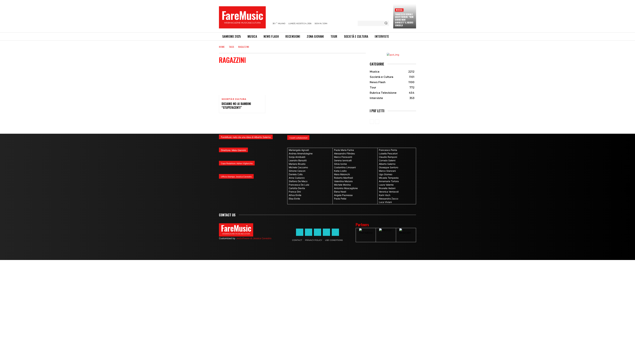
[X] (326, 232)
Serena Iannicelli (343, 160)
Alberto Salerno (387, 163)
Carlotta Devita (297, 188)
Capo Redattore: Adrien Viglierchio (237, 163)
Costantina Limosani (345, 167)
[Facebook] (299, 232)
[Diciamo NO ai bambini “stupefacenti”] (242, 81)
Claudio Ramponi (388, 157)
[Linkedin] (317, 232)
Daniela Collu (296, 174)
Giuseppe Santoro (388, 167)
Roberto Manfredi (343, 177)
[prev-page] (372, 121)
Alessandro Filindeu (344, 153)
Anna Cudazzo (297, 177)
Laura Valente (386, 184)
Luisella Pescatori (388, 153)
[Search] (386, 23)
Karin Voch (384, 195)
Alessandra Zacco (388, 198)
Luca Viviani (385, 202)
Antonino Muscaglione (346, 188)
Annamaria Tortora (389, 181)
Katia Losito (340, 170)
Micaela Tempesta (389, 177)
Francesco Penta (388, 150)
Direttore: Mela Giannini (233, 150)
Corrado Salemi (387, 160)
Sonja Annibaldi (297, 157)
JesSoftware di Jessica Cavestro (253, 238)
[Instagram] (308, 232)
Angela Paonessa (343, 195)
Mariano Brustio (297, 163)
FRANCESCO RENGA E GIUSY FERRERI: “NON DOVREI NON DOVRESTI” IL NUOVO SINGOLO (404, 20)
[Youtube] (335, 232)
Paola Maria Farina (344, 150)
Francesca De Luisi (299, 184)
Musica (399, 9)
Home (222, 46)
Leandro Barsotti (298, 160)
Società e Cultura (234, 99)
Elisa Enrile (294, 198)
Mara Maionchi (342, 174)
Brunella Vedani (387, 188)
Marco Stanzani (387, 170)
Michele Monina (342, 184)
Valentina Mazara (343, 181)
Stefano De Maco (298, 181)
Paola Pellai (340, 198)
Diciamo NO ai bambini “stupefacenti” (236, 105)
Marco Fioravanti (343, 157)
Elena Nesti (340, 191)
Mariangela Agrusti (299, 150)
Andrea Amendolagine (301, 153)
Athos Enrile (295, 195)
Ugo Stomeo (385, 174)
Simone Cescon (297, 170)
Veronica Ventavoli (389, 191)
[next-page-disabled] (377, 121)
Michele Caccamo (298, 167)
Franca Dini (295, 191)
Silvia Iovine (340, 163)
